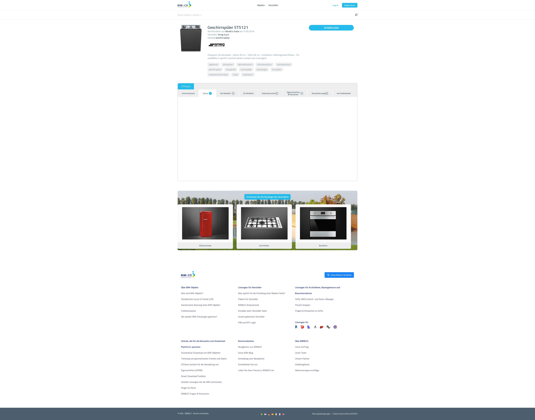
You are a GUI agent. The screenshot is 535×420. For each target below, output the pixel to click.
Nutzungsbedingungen (321, 413)
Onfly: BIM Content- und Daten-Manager (314, 299)
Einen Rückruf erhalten (341, 274)
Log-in (335, 5)
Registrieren (349, 5)
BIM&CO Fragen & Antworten (195, 393)
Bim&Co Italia (232, 31)
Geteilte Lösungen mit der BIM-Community (201, 382)
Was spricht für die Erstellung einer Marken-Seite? (261, 293)
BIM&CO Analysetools (248, 305)
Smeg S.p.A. (223, 34)
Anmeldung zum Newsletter (251, 358)
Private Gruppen (302, 305)
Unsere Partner (302, 358)
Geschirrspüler (223, 37)
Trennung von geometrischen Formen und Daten (204, 358)
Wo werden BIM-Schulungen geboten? (199, 316)
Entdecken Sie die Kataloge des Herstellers (267, 197)
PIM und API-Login (247, 322)
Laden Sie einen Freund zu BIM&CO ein (256, 370)
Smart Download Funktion (193, 376)
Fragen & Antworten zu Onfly (309, 310)
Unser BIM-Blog (245, 352)
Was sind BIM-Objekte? (192, 293)
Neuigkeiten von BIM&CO (250, 347)
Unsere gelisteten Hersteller (251, 316)
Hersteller (273, 5)
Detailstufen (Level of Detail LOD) (197, 299)
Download (331, 27)
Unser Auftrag (302, 347)
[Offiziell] (186, 86)
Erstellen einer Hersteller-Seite (252, 310)
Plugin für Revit (188, 387)
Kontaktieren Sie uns (248, 364)
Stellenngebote (302, 364)
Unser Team (300, 352)
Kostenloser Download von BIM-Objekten (200, 352)
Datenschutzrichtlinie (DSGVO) (345, 413)
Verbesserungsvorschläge (307, 370)
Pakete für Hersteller (248, 299)
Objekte (261, 5)
